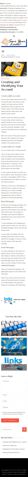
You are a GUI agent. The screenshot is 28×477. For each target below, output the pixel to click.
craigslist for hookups (8, 265)
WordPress (22, 474)
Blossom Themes (7, 474)
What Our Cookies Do (14, 367)
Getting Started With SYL (14, 352)
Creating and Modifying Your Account (15, 442)
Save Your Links (5, 78)
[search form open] (14, 36)
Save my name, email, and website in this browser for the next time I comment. (14, 413)
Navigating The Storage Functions (14, 333)
